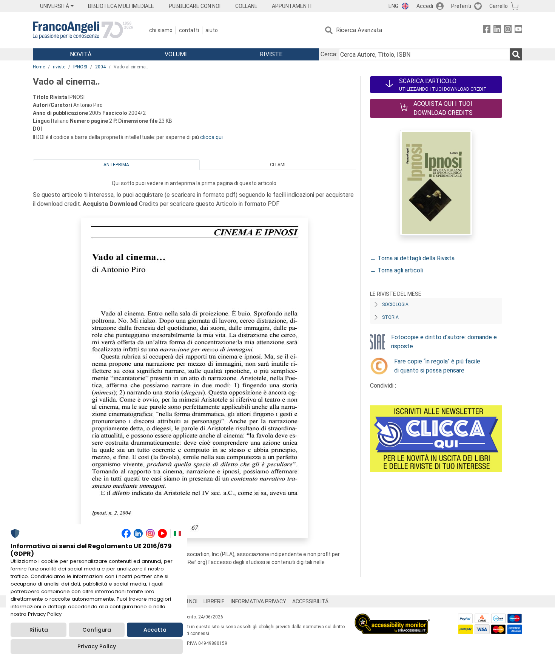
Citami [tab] (277, 164)
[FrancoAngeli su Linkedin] (497, 30)
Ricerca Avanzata (359, 30)
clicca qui (211, 137)
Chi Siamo (161, 30)
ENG (393, 6)
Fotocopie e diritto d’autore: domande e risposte (444, 342)
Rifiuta (38, 630)
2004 (100, 67)
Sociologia (395, 304)
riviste (59, 67)
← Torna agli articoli (396, 270)
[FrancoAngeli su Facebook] (486, 30)
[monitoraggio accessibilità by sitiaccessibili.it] (392, 617)
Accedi (424, 6)
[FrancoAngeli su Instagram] (508, 30)
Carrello (498, 6)
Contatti (189, 30)
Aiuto (211, 30)
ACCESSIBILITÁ (310, 601)
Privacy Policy (96, 646)
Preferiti (461, 6)
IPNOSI (80, 67)
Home (39, 67)
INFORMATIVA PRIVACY (258, 601)
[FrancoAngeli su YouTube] (518, 30)
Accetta (154, 630)
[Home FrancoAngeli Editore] (83, 30)
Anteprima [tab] (116, 164)
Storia (390, 317)
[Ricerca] (516, 54)
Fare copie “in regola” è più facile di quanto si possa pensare (437, 366)
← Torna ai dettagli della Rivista (412, 258)
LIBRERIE (214, 601)
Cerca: (329, 54)
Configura (96, 630)
